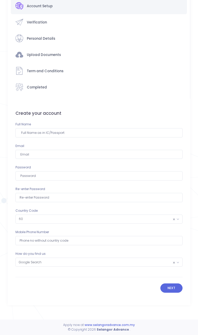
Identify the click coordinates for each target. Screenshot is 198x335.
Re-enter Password (30, 189)
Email (19, 146)
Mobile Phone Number (32, 232)
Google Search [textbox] (97, 262)
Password (23, 167)
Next (171, 288)
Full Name (23, 124)
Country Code (26, 210)
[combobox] (98, 219)
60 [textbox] (97, 219)
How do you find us (30, 253)
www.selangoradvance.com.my (110, 325)
